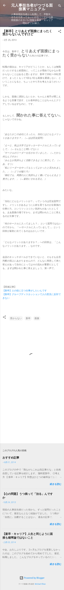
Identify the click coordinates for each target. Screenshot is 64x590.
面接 (36, 318)
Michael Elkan (40, 584)
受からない (16, 318)
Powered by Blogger (33, 578)
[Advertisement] (32, 416)
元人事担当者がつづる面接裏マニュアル (32, 7)
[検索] (60, 6)
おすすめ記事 (10, 457)
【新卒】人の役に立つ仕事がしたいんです (24, 290)
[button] (60, 31)
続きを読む (56, 484)
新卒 (28, 318)
